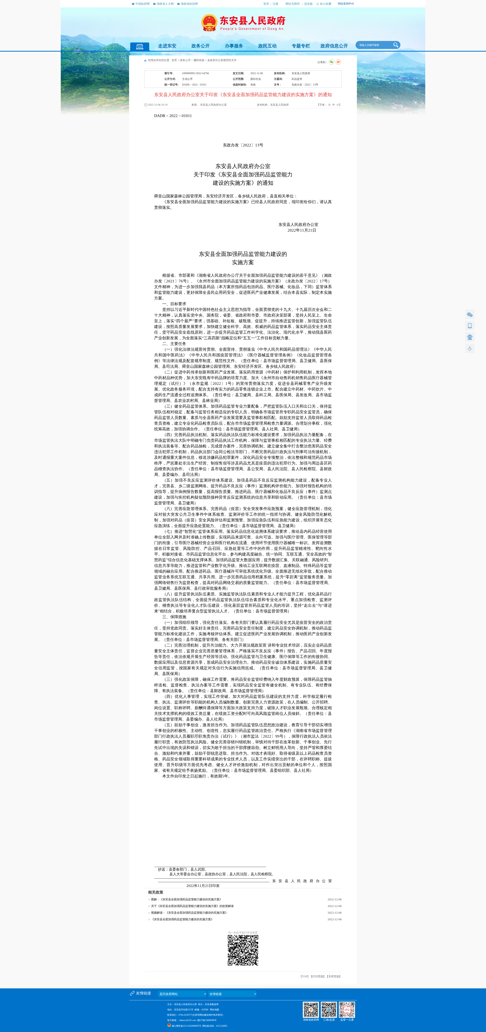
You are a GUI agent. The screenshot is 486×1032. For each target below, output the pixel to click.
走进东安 (167, 45)
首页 (174, 60)
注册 (275, 3)
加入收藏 (325, 3)
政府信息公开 (334, 45)
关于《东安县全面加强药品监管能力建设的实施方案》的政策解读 (192, 906)
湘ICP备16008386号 (207, 1020)
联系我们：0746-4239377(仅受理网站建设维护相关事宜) (195, 1015)
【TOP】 (304, 976)
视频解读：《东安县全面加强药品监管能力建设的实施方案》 (189, 912)
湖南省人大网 (165, 3)
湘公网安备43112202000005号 (186, 1026)
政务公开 (201, 45)
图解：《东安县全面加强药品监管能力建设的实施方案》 (186, 899)
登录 (266, 3)
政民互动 (267, 45)
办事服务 (234, 45)
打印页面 (317, 976)
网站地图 (214, 1009)
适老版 (308, 3)
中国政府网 (142, 3)
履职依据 (199, 60)
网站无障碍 (293, 3)
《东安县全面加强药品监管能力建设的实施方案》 (182, 919)
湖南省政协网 (189, 3)
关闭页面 (333, 976)
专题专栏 (301, 45)
